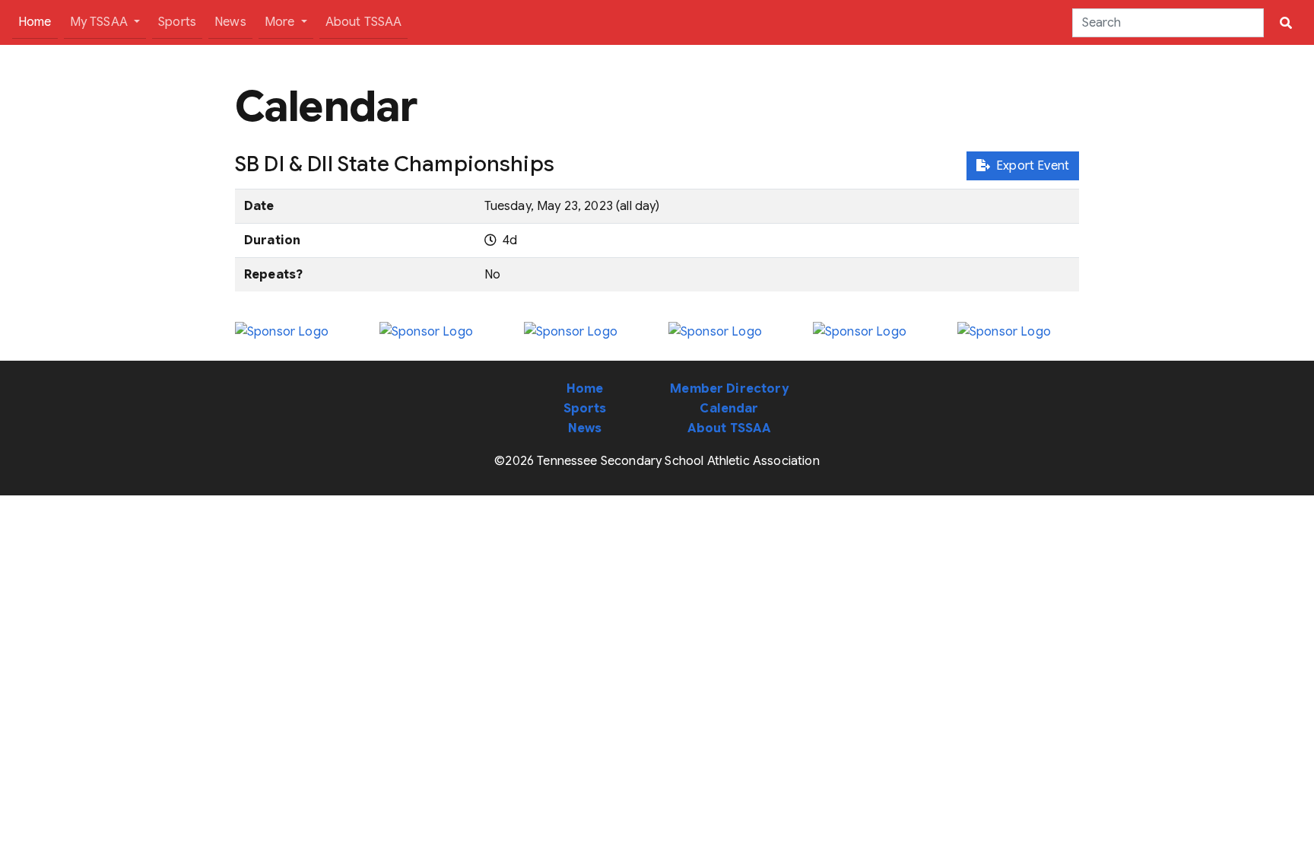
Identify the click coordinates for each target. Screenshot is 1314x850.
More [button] (281, 22)
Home (38, 22)
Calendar (729, 408)
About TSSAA (363, 22)
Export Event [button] (1029, 166)
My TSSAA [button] (100, 22)
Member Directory (729, 388)
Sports (177, 22)
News (230, 22)
